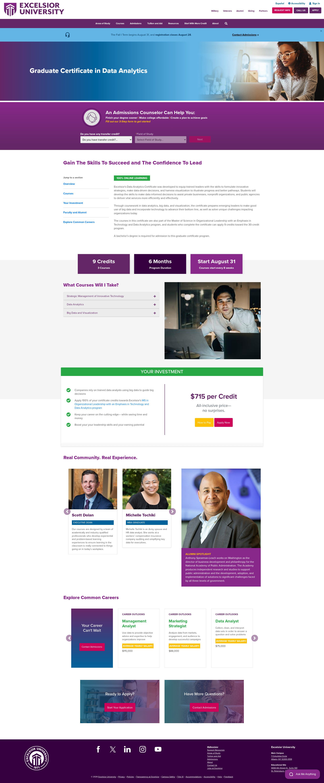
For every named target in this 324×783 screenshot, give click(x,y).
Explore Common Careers (79, 222)
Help (220, 776)
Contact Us (212, 765)
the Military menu (220, 10)
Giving (251, 11)
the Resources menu (180, 23)
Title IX (180, 776)
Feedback (228, 776)
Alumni (240, 11)
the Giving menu (256, 10)
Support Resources (216, 750)
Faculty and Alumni (75, 212)
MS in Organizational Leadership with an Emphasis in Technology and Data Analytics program (112, 404)
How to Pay (204, 422)
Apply (315, 10)
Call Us (300, 10)
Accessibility (298, 3)
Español (280, 3)
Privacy (121, 776)
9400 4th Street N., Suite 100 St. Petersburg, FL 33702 (284, 769)
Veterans (227, 11)
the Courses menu (126, 23)
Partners (263, 11)
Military (215, 11)
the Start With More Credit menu (208, 23)
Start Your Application (120, 707)
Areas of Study (103, 23)
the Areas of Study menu (112, 23)
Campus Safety (168, 776)
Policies (130, 776)
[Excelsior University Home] (34, 9)
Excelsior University (107, 776)
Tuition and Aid (155, 23)
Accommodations (194, 776)
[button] (67, 511)
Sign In (316, 3)
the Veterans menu (233, 10)
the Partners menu (268, 10)
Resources (173, 23)
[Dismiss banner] (321, 30)
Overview (69, 184)
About (215, 23)
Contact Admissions (244, 35)
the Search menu (230, 23)
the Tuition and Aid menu (164, 23)
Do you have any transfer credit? (99, 134)
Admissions (135, 23)
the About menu (220, 23)
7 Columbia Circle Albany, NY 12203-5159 (281, 758)
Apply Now (223, 422)
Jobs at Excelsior (215, 768)
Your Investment (73, 203)
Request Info (282, 10)
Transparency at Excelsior (147, 776)
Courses (120, 23)
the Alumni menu (245, 10)
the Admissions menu (143, 23)
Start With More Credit (195, 23)
